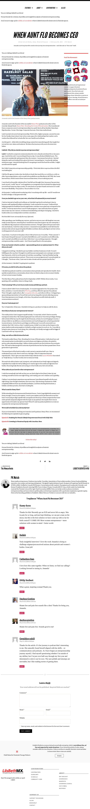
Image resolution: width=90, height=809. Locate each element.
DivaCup (28, 291)
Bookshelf (33, 803)
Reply (22, 528)
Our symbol (63, 786)
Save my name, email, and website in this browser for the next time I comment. (45, 726)
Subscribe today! (31, 439)
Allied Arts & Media (25, 42)
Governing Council (65, 783)
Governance (63, 779)
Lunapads (27, 293)
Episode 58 (5, 421)
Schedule (34, 777)
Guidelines (34, 774)
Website (22, 718)
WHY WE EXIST (63, 776)
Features (28, 8)
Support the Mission (36, 798)
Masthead (62, 788)
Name (22, 709)
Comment (23, 693)
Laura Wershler (47, 355)
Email (48, 709)
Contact (32, 805)
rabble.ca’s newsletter (25, 21)
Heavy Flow (35, 124)
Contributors (50, 8)
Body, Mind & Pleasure (40, 42)
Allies (63, 8)
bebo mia (34, 293)
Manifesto (62, 781)
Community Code (36, 779)
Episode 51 (5, 417)
